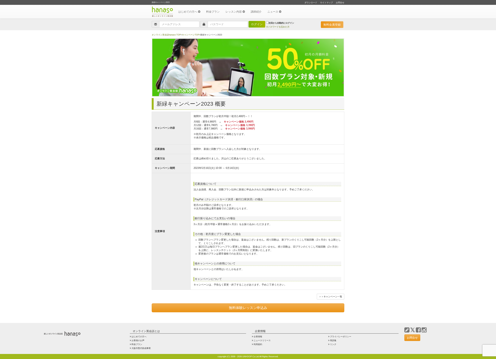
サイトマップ (326, 2)
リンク (333, 344)
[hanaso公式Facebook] (418, 330)
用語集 (333, 340)
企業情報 (258, 336)
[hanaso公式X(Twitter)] (412, 330)
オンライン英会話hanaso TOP (166, 35)
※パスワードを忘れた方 (277, 27)
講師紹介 (256, 11)
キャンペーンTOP (190, 35)
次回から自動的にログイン (281, 23)
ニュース (273, 11)
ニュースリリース (262, 340)
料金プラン (213, 11)
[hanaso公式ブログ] (406, 330)
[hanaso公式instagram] (424, 330)
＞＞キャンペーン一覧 (330, 296)
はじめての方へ (188, 11)
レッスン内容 (234, 11)
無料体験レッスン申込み (248, 308)
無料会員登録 (332, 24)
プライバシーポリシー (340, 336)
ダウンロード (310, 2)
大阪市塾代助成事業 (141, 348)
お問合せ (340, 2)
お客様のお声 (138, 340)
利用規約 (258, 344)
